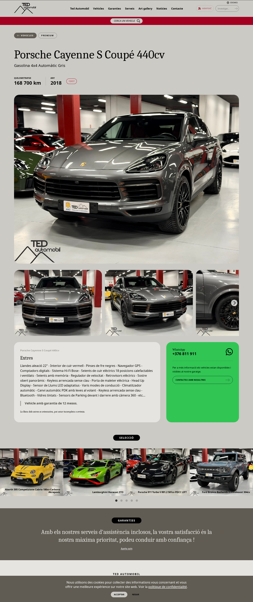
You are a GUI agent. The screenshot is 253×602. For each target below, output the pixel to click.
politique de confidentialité (167, 587)
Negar (135, 594)
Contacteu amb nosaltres (191, 379)
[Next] (234, 303)
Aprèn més (126, 548)
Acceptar (119, 594)
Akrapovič (207, 8)
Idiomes (234, 2)
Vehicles (27, 35)
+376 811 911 (184, 353)
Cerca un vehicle (124, 20)
